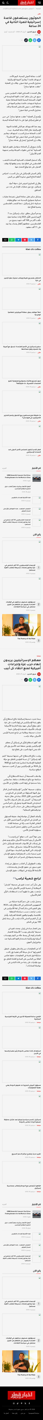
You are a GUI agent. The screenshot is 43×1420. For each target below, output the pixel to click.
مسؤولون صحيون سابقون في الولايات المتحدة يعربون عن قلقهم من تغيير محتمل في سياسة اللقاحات (20, 604)
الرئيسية (38, 8)
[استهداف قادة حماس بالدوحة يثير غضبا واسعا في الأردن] (21, 1037)
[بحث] (3, 2)
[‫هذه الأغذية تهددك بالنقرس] (37, 500)
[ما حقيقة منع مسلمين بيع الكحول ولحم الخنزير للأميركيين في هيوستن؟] (21, 402)
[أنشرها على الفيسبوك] (39, 40)
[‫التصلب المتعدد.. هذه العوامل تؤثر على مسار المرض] (37, 511)
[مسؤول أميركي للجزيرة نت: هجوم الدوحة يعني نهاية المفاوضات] (21, 1072)
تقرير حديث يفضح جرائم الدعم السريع (26, 1154)
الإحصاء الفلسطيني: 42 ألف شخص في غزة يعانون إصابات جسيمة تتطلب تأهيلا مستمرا (17, 522)
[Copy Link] (26, 40)
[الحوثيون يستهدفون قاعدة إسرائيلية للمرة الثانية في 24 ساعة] (21, 58)
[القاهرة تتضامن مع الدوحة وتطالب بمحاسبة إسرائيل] (21, 1172)
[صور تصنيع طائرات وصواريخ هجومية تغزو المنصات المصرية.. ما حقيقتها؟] (21, 367)
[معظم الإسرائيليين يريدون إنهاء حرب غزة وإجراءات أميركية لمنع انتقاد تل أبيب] (21, 698)
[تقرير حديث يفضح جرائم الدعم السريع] (21, 1140)
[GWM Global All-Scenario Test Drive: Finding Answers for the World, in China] (37, 478)
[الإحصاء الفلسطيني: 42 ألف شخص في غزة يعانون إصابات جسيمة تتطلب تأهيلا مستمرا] (37, 522)
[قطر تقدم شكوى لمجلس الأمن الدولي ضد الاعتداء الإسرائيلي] (21, 436)
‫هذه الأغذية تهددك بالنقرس (21, 498)
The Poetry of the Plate (26, 639)
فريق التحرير (31, 32)
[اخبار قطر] (26, 3)
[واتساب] (30, 40)
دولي (39, 14)
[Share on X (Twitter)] (34, 40)
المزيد (4, 468)
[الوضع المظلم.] (7, 3)
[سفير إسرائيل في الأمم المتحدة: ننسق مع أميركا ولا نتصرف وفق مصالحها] (21, 333)
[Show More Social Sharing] (22, 40)
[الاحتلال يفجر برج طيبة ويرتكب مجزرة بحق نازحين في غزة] (21, 264)
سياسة (39, 656)
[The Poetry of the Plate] (21, 625)
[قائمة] (39, 2)
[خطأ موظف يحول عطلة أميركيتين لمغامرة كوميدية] (21, 299)
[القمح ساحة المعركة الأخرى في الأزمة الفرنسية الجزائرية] (21, 1003)
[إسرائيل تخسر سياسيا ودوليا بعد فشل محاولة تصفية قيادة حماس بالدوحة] (21, 1106)
